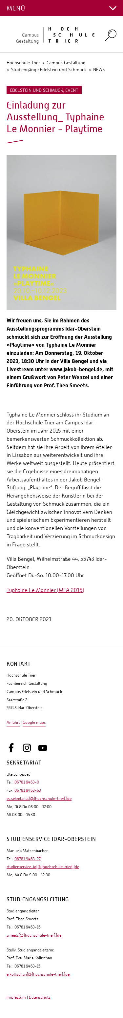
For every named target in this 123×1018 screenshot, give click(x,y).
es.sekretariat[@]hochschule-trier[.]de (39, 798)
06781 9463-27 (27, 859)
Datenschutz (40, 997)
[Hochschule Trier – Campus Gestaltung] (52, 34)
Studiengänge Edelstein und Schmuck (49, 69)
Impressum (16, 997)
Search (110, 35)
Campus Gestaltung (66, 62)
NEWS (99, 69)
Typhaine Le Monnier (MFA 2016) (45, 590)
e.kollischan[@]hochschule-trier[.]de (38, 974)
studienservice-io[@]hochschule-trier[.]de (43, 867)
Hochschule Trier (23, 62)
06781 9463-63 (27, 790)
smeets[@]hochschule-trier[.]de (34, 935)
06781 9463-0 (26, 782)
